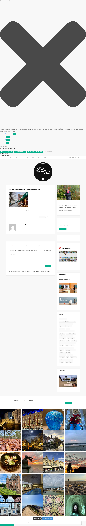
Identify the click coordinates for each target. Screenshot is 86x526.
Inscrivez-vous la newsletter (23, 244)
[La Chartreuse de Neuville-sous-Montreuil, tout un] (75, 349)
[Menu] (7, 1)
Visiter (28, 1)
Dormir (11, 1)
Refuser (68, 520)
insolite (73, 187)
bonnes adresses (64, 175)
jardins (61, 189)
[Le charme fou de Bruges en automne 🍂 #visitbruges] (53, 284)
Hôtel (67, 187)
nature (61, 194)
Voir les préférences (78, 520)
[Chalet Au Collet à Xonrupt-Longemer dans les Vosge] (32, 328)
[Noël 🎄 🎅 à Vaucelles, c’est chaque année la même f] (75, 263)
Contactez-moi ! (62, 214)
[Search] (78, 1)
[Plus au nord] (43, 15)
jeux (67, 189)
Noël (73, 194)
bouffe (71, 175)
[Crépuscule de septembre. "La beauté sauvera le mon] (75, 306)
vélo (67, 206)
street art (73, 201)
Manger (17, 1)
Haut (79, 365)
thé (61, 203)
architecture (63, 163)
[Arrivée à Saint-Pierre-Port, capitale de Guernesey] (53, 328)
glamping (62, 184)
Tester (22, 1)
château (62, 179)
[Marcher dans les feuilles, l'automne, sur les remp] (10, 284)
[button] (83, 508)
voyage (61, 206)
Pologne (68, 196)
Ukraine (66, 203)
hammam (74, 184)
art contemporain (64, 165)
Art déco (73, 165)
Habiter (45, 1)
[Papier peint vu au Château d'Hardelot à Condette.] (53, 349)
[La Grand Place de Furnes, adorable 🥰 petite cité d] (53, 306)
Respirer (39, 1)
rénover (70, 199)
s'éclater (62, 201)
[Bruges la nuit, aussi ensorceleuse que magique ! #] (10, 263)
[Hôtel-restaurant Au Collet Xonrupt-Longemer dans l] (10, 306)
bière (68, 172)
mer (67, 191)
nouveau (68, 194)
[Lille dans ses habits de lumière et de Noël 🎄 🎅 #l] (32, 263)
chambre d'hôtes (71, 177)
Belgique (68, 170)
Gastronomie (71, 182)
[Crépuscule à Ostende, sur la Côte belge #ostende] (32, 306)
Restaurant (62, 199)
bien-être (62, 172)
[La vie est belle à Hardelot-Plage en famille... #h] (75, 328)
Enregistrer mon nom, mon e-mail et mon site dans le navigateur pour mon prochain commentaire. (30, 94)
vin (71, 203)
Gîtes (68, 184)
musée (71, 191)
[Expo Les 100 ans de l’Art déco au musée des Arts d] (53, 263)
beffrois (62, 170)
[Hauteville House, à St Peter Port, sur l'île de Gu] (10, 349)
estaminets (62, 182)
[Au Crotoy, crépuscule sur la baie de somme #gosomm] (75, 284)
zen (71, 206)
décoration (69, 179)
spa (67, 201)
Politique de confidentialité (72, 523)
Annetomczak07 (22, 69)
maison (71, 189)
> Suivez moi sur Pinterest (65, 109)
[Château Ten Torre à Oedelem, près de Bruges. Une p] (10, 328)
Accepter (58, 520)
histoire (62, 187)
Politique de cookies (63, 523)
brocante (62, 177)
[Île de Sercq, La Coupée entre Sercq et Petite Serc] (32, 349)
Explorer (33, 1)
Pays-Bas (62, 196)
